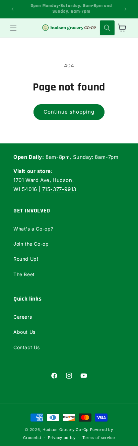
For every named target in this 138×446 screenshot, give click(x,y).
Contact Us (26, 347)
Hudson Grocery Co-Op (66, 429)
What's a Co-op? (33, 229)
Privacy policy (62, 437)
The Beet (24, 274)
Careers (22, 317)
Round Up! (25, 259)
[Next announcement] (125, 9)
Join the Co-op (31, 244)
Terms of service (98, 437)
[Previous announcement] (12, 9)
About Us (24, 332)
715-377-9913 (59, 189)
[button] (13, 27)
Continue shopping (69, 112)
